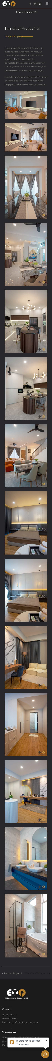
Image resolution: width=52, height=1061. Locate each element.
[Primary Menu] (47, 4)
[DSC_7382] (26, 455)
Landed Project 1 (13, 973)
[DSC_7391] (26, 791)
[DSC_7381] (26, 388)
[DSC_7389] (26, 724)
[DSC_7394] (26, 925)
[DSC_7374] (26, 187)
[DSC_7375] (26, 254)
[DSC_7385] (26, 590)
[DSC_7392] (26, 858)
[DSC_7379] (26, 321)
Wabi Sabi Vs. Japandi (36, 973)
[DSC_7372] (26, 137)
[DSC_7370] (26, 105)
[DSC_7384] (26, 523)
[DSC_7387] (26, 657)
